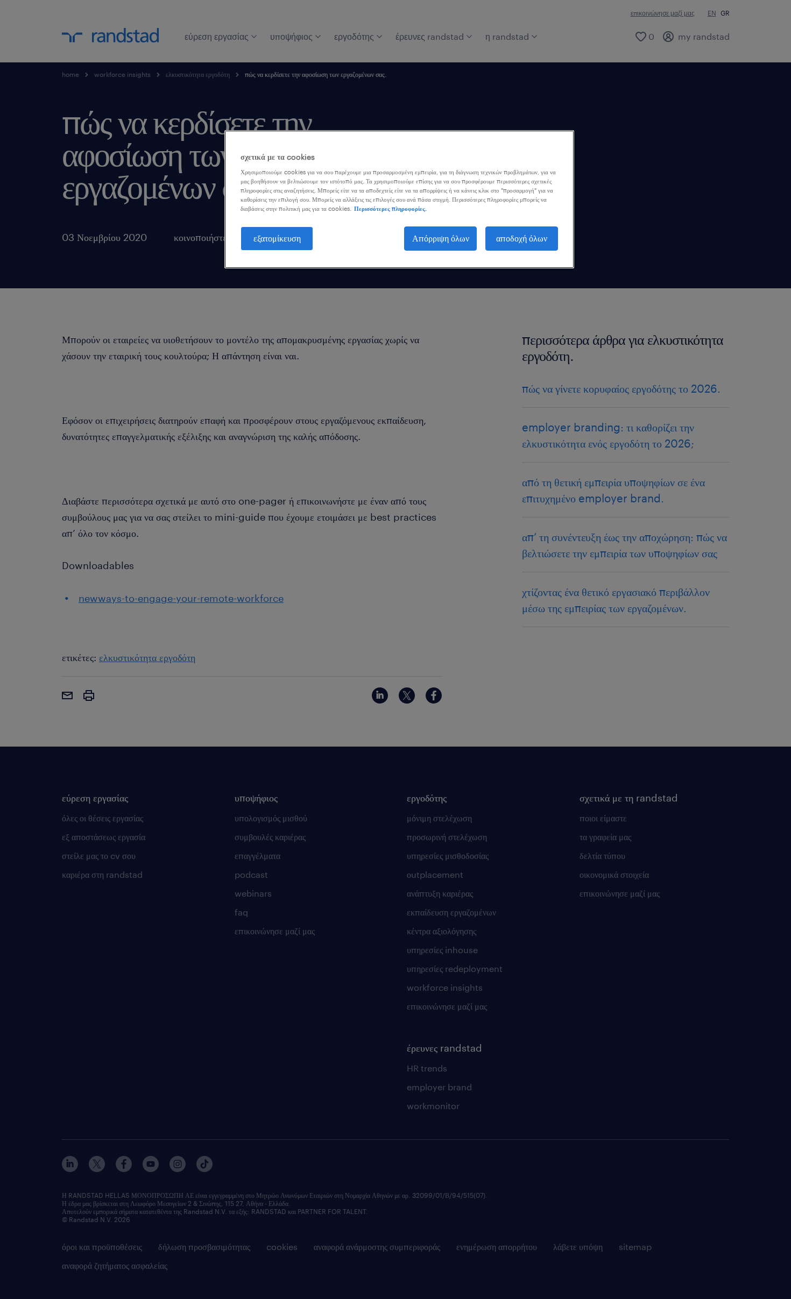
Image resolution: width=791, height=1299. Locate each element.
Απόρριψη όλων (440, 238)
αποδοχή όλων (521, 238)
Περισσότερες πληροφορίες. (390, 208)
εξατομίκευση (277, 238)
